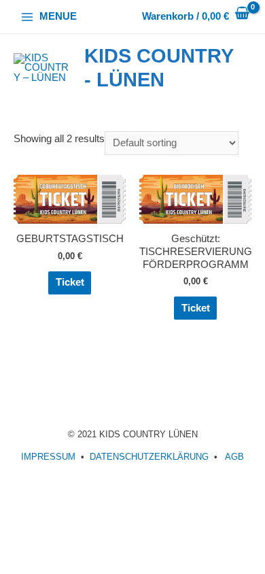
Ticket (70, 282)
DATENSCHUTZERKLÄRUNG (149, 457)
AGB (234, 457)
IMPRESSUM (48, 457)
